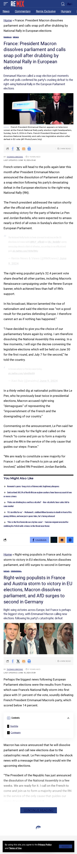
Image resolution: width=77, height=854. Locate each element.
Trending (16, 571)
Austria (14, 726)
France (8, 37)
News (16, 37)
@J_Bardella (54, 242)
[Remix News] (17, 3)
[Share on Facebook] (12, 148)
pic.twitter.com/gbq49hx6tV (21, 373)
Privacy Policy (45, 844)
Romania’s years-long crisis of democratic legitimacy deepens (33, 486)
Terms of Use (15, 848)
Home (8, 20)
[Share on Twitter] (18, 148)
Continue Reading (38, 810)
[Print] (29, 148)
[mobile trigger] (7, 3)
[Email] (23, 148)
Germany (16, 732)
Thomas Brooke (15, 157)
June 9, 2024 (49, 381)
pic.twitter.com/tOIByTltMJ (25, 251)
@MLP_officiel (37, 242)
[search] (62, 4)
